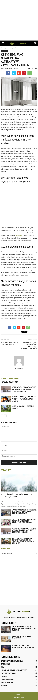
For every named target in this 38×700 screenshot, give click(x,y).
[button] (35, 43)
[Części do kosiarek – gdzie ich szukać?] (6, 408)
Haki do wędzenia (7, 682)
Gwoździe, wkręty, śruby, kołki (12, 661)
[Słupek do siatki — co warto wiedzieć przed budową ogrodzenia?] (19, 483)
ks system (18, 235)
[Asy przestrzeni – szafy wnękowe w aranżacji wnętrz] (6, 648)
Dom (2, 667)
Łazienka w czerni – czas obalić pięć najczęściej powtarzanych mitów (29, 345)
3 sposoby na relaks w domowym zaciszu (9, 343)
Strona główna (5, 48)
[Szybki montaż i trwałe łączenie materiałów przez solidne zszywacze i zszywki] (6, 389)
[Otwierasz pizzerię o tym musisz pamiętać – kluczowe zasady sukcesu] (6, 399)
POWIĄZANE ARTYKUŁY (10, 378)
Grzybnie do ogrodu (8, 673)
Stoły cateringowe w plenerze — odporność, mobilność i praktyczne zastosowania (24, 521)
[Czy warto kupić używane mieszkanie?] (6, 639)
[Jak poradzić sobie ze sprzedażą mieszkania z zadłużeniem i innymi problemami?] (6, 512)
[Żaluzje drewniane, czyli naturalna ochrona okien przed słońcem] (6, 629)
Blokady (4, 685)
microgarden (8, 68)
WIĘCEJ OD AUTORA (10, 382)
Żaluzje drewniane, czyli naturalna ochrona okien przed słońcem (24, 628)
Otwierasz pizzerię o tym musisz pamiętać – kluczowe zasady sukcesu (24, 399)
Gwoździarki (5, 664)
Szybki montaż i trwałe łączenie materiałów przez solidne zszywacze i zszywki (24, 389)
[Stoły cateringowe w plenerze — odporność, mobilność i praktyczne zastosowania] (6, 522)
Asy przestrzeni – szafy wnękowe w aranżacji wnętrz (23, 646)
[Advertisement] (19, 20)
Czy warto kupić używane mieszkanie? (21, 637)
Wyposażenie (4, 51)
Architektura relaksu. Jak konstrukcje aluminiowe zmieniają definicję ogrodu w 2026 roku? (23, 540)
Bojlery (4, 676)
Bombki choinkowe (7, 679)
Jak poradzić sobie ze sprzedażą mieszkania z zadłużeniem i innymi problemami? (24, 511)
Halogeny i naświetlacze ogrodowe (14, 670)
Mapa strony (19, 694)
